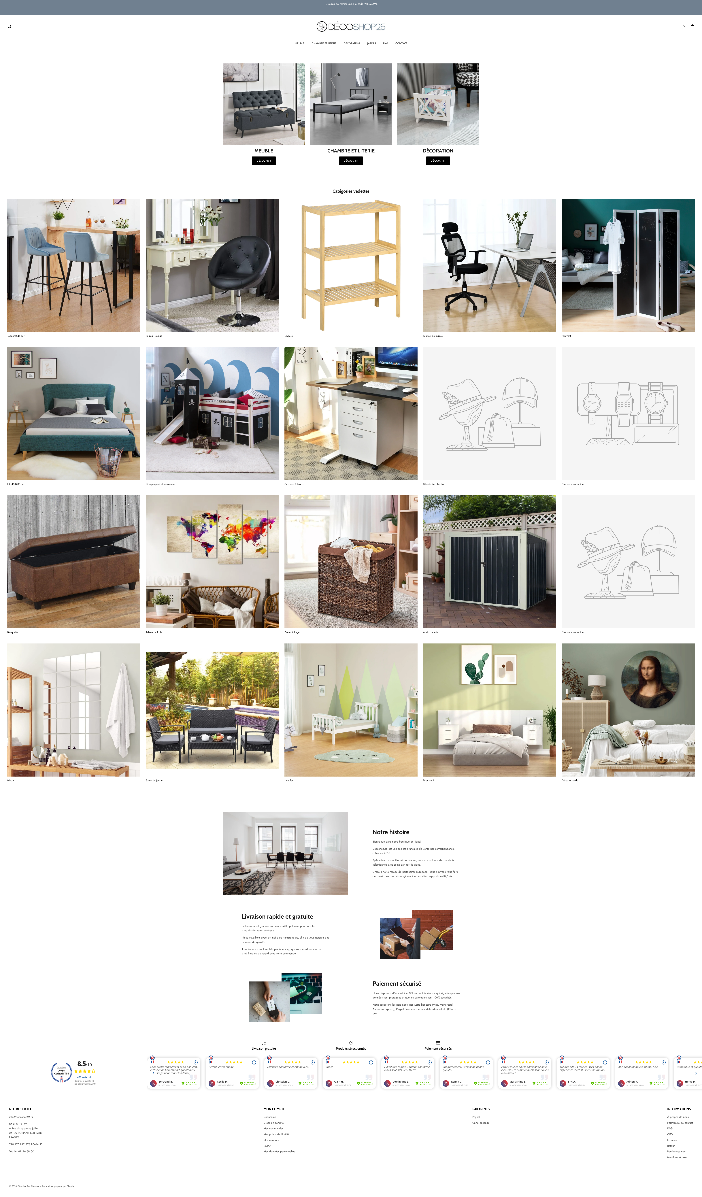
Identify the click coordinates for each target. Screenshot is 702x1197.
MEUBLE (299, 43)
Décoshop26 (24, 1186)
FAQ (385, 43)
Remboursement (676, 1151)
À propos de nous (678, 1117)
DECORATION (352, 43)
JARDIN (371, 43)
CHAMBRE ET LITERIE (324, 43)
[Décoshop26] (351, 27)
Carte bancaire (481, 1123)
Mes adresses (271, 1140)
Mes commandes (273, 1128)
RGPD (267, 1146)
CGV (670, 1134)
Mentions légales (677, 1157)
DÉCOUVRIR (351, 161)
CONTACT (401, 43)
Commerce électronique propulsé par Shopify (52, 1186)
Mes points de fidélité (276, 1134)
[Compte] (684, 26)
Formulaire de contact (680, 1123)
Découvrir (264, 161)
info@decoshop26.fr (21, 1117)
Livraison (672, 1140)
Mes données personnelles (279, 1151)
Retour (671, 1146)
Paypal (476, 1117)
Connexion (270, 1117)
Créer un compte (274, 1123)
